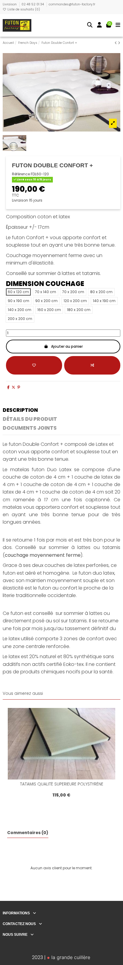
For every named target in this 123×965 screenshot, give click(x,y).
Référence (21, 174)
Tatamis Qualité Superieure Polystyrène (61, 784)
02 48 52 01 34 (33, 4)
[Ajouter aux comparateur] (92, 365)
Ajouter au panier (67, 346)
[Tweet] (13, 387)
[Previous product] (116, 42)
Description (20, 411)
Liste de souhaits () (23, 9)
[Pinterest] (18, 387)
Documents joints (30, 429)
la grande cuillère (70, 957)
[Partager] (8, 387)
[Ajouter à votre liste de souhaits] (34, 365)
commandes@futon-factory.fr (72, 4)
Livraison (10, 4)
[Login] (99, 25)
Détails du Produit (30, 420)
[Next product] (119, 42)
